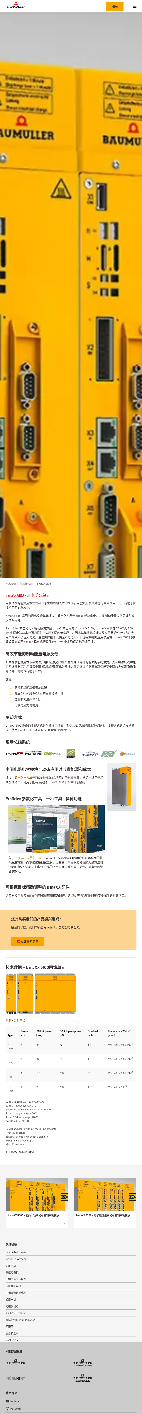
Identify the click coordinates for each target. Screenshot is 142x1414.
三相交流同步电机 (16, 1279)
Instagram (15, 1408)
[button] (134, 6)
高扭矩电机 (12, 1272)
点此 (74, 895)
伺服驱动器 (12, 1306)
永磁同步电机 (13, 1285)
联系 (115, 6)
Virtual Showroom (16, 1258)
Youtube (14, 1401)
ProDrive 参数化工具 (28, 858)
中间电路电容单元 (23, 777)
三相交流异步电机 (16, 1292)
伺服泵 (9, 1326)
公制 (8, 1020)
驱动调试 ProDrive (16, 1312)
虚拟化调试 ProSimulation (20, 1319)
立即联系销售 (29, 941)
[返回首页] (16, 6)
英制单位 (20, 1020)
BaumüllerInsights (16, 1252)
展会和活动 (12, 1333)
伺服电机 (11, 1265)
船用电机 (11, 1299)
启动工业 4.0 (13, 1340)
